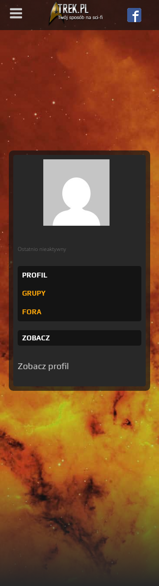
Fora (32, 312)
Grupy (33, 293)
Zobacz (36, 338)
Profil (34, 275)
